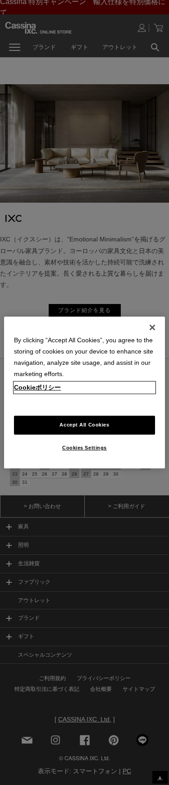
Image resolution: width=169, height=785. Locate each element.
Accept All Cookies (84, 425)
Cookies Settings (84, 447)
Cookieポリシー (37, 387)
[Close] (152, 327)
